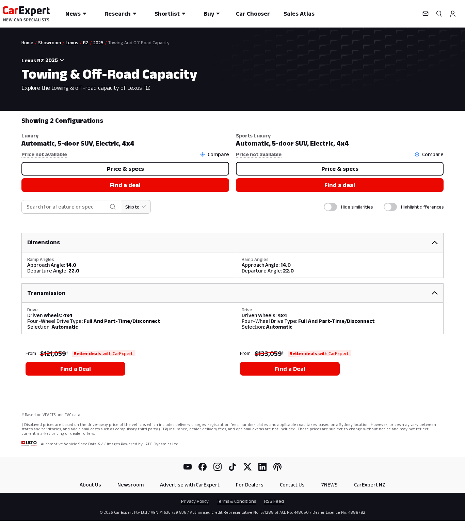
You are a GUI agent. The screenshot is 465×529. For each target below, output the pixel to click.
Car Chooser (253, 13)
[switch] (330, 207)
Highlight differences (422, 207)
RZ (86, 42)
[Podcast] (277, 467)
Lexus (72, 42)
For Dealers (249, 484)
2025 (98, 42)
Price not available (44, 154)
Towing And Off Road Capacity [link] (139, 42)
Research (118, 13)
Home (27, 42)
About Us (90, 484)
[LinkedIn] (262, 467)
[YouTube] (187, 467)
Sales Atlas (299, 13)
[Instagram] (217, 467)
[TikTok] (232, 467)
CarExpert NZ (369, 484)
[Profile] (453, 13)
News (73, 13)
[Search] (439, 13)
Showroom (49, 42)
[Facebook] (202, 467)
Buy (209, 13)
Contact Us (292, 484)
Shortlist (167, 13)
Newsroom (130, 484)
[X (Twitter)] (247, 467)
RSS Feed (274, 501)
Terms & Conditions (236, 501)
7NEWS (329, 484)
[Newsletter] (425, 13)
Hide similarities (357, 207)
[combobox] (56, 60)
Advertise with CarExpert (190, 484)
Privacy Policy (195, 501)
